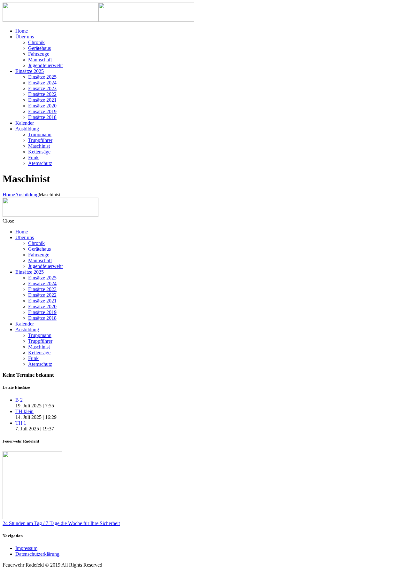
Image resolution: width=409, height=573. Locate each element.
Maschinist (39, 146)
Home (21, 31)
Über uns (24, 36)
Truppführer (40, 140)
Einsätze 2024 (42, 82)
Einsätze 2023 (42, 88)
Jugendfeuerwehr (45, 65)
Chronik (36, 42)
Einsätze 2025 (29, 71)
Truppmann (39, 134)
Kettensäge (39, 151)
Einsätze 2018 (42, 117)
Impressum (26, 548)
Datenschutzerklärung (37, 554)
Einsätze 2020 (42, 105)
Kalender (24, 123)
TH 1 (20, 423)
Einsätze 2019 (42, 111)
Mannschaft (40, 59)
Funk (33, 157)
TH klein (24, 411)
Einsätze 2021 (42, 100)
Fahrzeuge (38, 54)
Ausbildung (27, 128)
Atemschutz (40, 163)
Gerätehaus (39, 48)
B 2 (19, 400)
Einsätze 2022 (42, 94)
